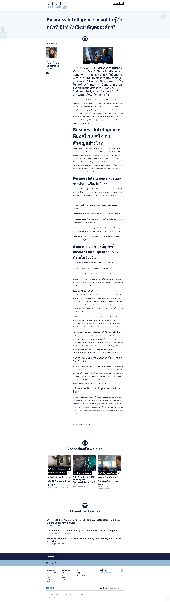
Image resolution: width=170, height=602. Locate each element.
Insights (64, 577)
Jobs (63, 572)
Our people (65, 575)
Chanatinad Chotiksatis (54, 489)
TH (122, 3)
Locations (64, 579)
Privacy (79, 572)
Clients (63, 574)
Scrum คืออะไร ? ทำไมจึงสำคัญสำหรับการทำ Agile (109, 480)
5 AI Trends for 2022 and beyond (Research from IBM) (84, 479)
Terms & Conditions (82, 575)
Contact (64, 581)
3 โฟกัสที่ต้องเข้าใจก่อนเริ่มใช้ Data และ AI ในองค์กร (59, 481)
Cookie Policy (80, 574)
